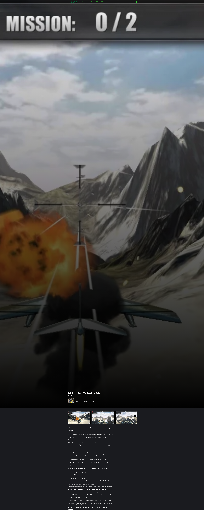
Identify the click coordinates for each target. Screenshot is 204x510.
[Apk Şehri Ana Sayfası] (74, 1)
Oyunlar (96, 1)
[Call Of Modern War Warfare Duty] (79, 417)
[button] (135, 416)
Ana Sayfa (82, 1)
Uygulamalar (103, 1)
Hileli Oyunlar (89, 1)
